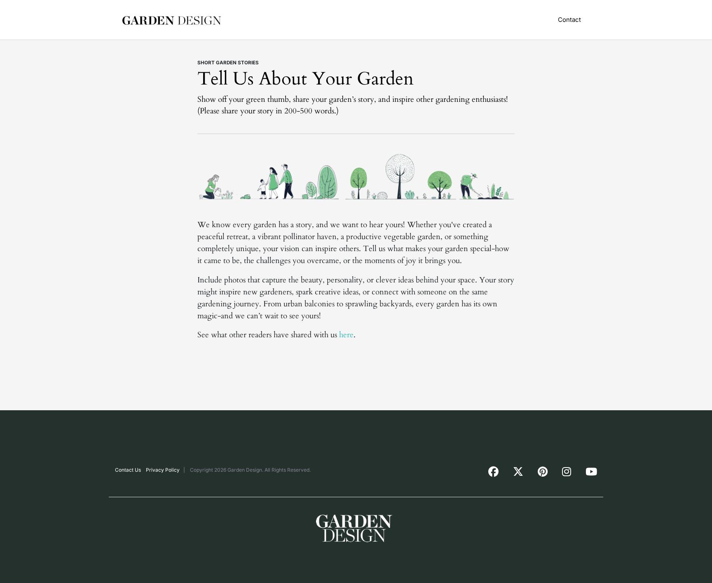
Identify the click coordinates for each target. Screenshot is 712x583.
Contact (569, 20)
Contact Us (128, 470)
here (346, 334)
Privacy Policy (163, 470)
